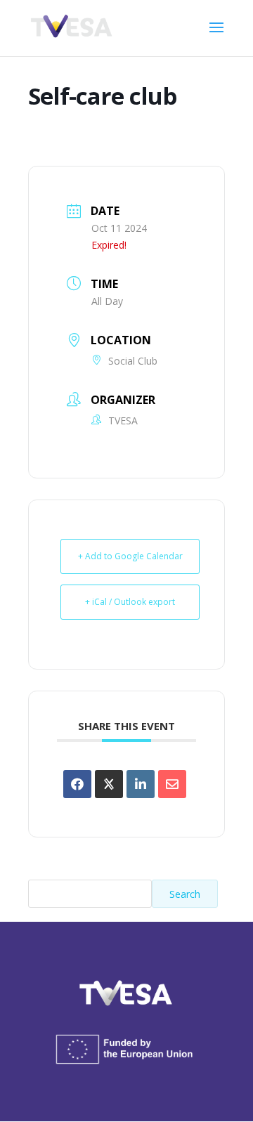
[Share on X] (109, 784)
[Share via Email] (172, 784)
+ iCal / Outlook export (130, 602)
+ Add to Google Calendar (130, 556)
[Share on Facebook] (77, 784)
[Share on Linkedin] (140, 784)
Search (184, 894)
